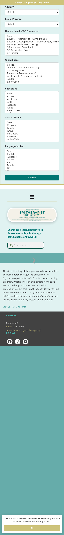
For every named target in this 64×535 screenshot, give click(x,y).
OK (32, 528)
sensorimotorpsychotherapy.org (23, 330)
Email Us (11, 326)
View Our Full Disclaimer (14, 306)
